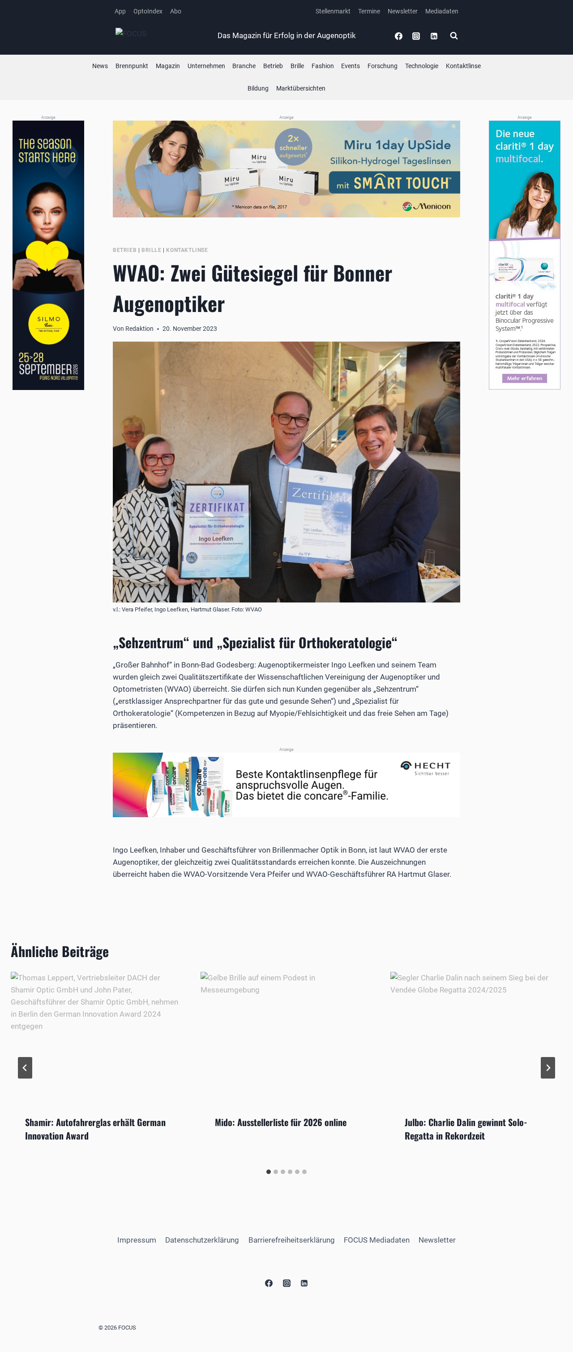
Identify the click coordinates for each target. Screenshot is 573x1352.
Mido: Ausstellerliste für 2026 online (280, 1122)
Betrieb (273, 65)
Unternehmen (206, 65)
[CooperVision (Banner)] (524, 255)
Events (350, 65)
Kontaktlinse (463, 65)
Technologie (421, 65)
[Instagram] (416, 35)
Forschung (383, 65)
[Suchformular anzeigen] (454, 36)
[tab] (268, 1172)
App (120, 11)
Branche (244, 65)
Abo (175, 11)
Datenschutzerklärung (202, 1239)
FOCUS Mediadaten (377, 1239)
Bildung (258, 88)
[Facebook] (398, 35)
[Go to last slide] (25, 1068)
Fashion (323, 65)
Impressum (136, 1239)
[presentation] (97, 1036)
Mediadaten (441, 11)
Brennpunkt (131, 65)
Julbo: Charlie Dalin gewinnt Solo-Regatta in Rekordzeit (466, 1128)
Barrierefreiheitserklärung (291, 1239)
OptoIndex (147, 11)
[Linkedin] (433, 35)
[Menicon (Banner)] (286, 169)
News (100, 65)
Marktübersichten (300, 88)
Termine (369, 11)
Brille (297, 65)
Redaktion (139, 328)
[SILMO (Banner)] (48, 255)
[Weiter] (548, 1068)
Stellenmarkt (333, 11)
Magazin (168, 65)
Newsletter (403, 11)
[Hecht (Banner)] (286, 785)
